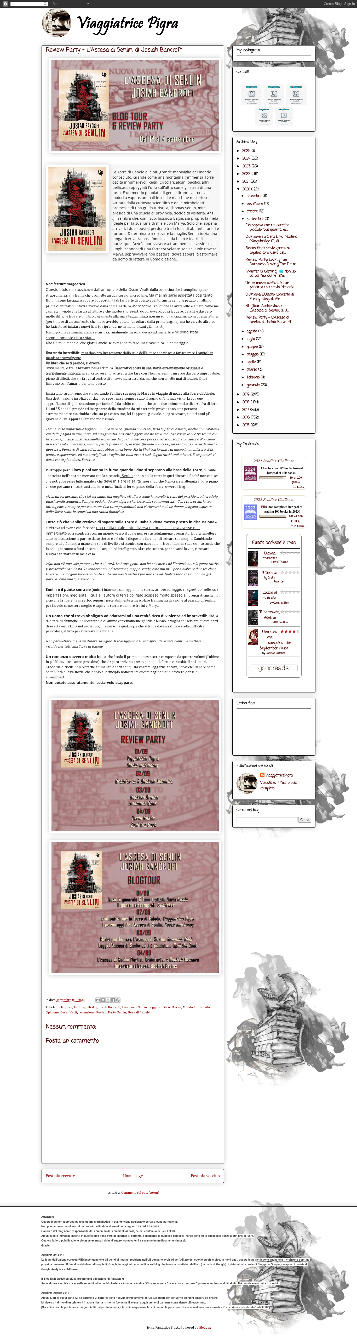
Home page (133, 1176)
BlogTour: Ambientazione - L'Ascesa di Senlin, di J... (267, 308)
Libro (166, 1007)
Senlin (121, 1012)
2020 (246, 189)
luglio (251, 339)
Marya (176, 1007)
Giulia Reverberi (276, 580)
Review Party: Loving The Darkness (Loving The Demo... (272, 262)
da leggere (64, 1007)
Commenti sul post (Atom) (140, 1192)
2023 (247, 166)
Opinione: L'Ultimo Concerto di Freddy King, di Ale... (270, 297)
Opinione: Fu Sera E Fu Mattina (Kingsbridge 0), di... (271, 239)
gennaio (254, 385)
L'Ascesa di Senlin (134, 1007)
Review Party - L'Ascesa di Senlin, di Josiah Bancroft (268, 320)
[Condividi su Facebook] (113, 1000)
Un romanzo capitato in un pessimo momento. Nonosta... (271, 285)
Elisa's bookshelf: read (274, 543)
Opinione (52, 1012)
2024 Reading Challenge (274, 460)
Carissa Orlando (275, 653)
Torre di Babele (139, 1012)
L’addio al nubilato (270, 595)
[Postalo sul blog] (103, 1000)
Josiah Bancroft (109, 1007)
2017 (246, 410)
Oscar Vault (68, 1012)
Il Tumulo (269, 573)
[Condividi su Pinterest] (117, 1000)
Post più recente (60, 1176)
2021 (246, 181)
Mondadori (191, 1007)
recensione (87, 1012)
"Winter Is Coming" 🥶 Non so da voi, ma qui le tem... (271, 274)
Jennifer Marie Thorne (277, 560)
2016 (246, 417)
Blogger (204, 1327)
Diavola (269, 553)
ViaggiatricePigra (279, 775)
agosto (252, 331)
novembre (255, 204)
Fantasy (79, 1007)
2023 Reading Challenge (274, 499)
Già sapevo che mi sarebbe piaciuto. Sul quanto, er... (267, 228)
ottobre (253, 211)
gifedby (92, 1007)
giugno (253, 347)
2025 (247, 151)
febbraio (254, 377)
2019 (246, 394)
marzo (252, 369)
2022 (247, 174)
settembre (256, 219)
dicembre (255, 196)
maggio (253, 354)
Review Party (106, 1012)
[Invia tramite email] (98, 1000)
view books (297, 487)
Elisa (264, 468)
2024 (247, 158)
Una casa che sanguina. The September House (275, 640)
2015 (246, 425)
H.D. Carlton (281, 623)
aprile (252, 362)
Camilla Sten (281, 603)
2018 (246, 402)
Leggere (154, 1007)
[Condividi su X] (108, 1000)
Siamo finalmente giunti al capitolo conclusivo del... (268, 251)
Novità (205, 1007)
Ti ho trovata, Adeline (270, 615)
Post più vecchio (205, 1176)
